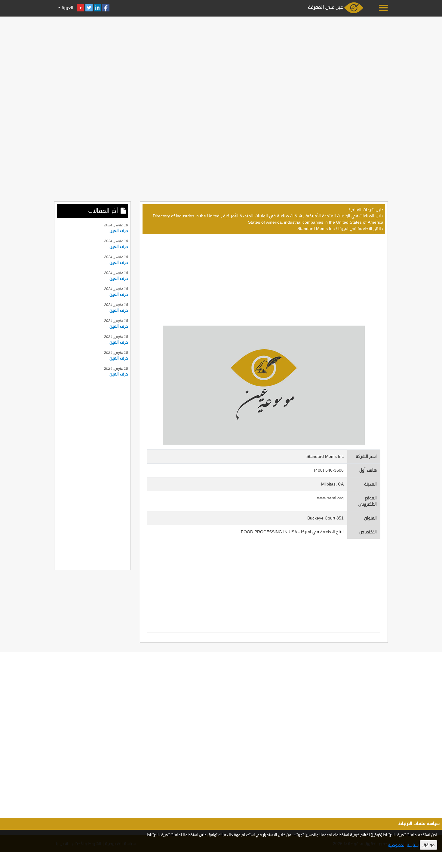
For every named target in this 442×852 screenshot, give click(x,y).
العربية (66, 8)
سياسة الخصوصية (403, 845)
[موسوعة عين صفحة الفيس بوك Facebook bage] (105, 8)
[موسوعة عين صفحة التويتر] (89, 8)
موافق (428, 845)
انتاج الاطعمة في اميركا (359, 228)
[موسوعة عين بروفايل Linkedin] (97, 8)
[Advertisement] (221, 61)
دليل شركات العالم (367, 210)
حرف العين (118, 231)
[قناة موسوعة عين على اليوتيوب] (80, 8)
